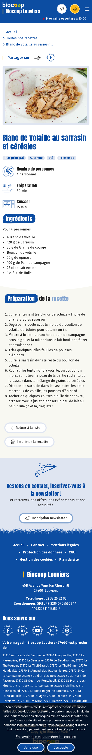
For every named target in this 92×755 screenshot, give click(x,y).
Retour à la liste (28, 428)
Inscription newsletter (49, 518)
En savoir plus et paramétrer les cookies (45, 737)
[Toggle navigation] (87, 10)
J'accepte (61, 747)
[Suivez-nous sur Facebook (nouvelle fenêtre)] (8, 630)
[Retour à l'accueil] (13, 5)
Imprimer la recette (32, 442)
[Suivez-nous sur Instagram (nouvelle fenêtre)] (52, 630)
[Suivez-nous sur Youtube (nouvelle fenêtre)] (37, 630)
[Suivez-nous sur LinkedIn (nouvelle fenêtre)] (22, 630)
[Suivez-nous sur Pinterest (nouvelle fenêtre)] (67, 630)
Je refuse (31, 747)
